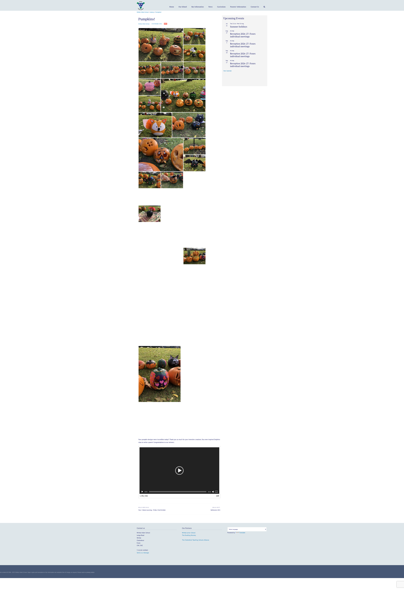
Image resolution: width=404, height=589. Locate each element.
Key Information (197, 7)
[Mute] (213, 492)
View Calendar (227, 71)
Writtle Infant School (144, 24)
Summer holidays (238, 26)
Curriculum (221, 7)
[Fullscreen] (216, 492)
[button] (160, 45)
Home (171, 7)
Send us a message (143, 553)
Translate (242, 533)
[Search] (264, 7)
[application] (179, 470)
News (210, 7)
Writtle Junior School (188, 533)
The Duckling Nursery (189, 535)
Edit (165, 23)
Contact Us (255, 7)
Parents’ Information (238, 7)
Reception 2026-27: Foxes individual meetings (242, 35)
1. (144, 496)
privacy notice (90, 572)
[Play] (142, 492)
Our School (183, 7)
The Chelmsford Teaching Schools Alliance (195, 540)
